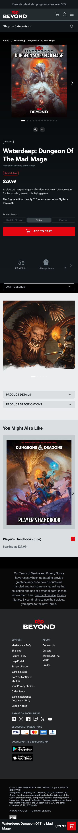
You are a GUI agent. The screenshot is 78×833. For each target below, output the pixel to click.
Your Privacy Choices (23, 686)
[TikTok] (57, 719)
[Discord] (14, 719)
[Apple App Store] (22, 758)
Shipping (16, 650)
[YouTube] (50, 719)
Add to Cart (42, 231)
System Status (19, 671)
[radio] (14, 220)
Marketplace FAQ (21, 645)
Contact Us (49, 645)
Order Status (19, 691)
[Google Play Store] (22, 749)
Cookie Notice (19, 705)
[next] (72, 83)
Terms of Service (45, 595)
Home (6, 40)
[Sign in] (64, 14)
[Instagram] (21, 719)
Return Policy (19, 655)
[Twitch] (35, 719)
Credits (46, 665)
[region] (39, 81)
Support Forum (20, 666)
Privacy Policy (18, 811)
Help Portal (18, 661)
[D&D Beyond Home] (15, 14)
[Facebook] (28, 719)
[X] (43, 719)
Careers (47, 650)
